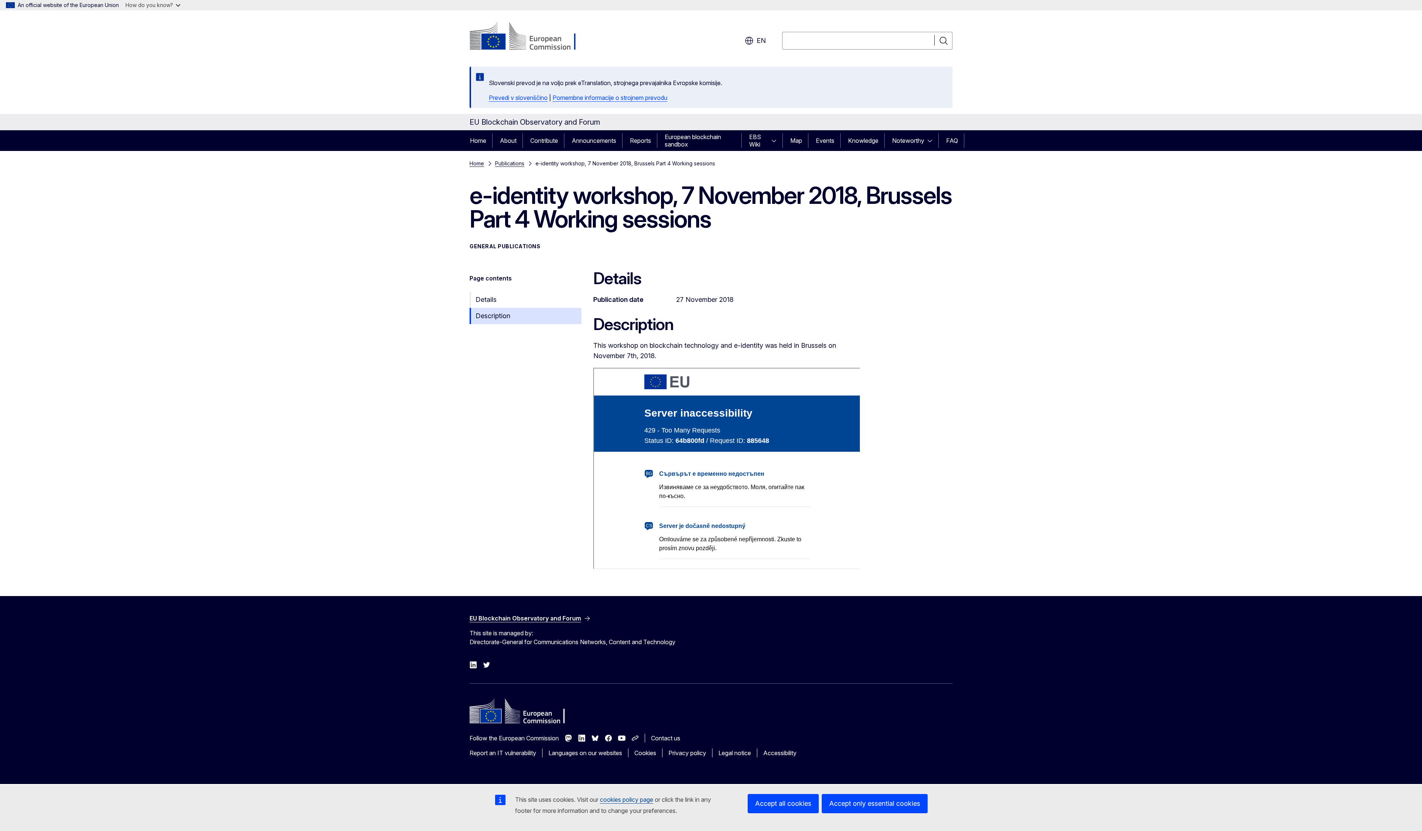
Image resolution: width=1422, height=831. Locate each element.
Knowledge (863, 140)
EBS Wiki (755, 140)
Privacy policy (687, 753)
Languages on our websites (585, 753)
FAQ (952, 140)
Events (825, 140)
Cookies (645, 753)
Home (478, 140)
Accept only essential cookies (874, 803)
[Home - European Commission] (529, 37)
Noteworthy (908, 140)
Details (486, 299)
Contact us (665, 738)
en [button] (761, 40)
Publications (509, 163)
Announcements (594, 140)
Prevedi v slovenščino (518, 97)
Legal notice (734, 753)
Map (796, 140)
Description (492, 316)
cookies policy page (626, 799)
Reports (640, 140)
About (508, 140)
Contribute (544, 140)
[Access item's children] (776, 140)
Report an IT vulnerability (503, 753)
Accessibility (780, 753)
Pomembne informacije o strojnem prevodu (610, 97)
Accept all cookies (783, 803)
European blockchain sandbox (693, 140)
